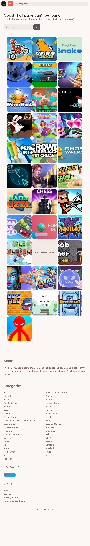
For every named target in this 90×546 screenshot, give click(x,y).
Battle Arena (70, 85)
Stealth (49, 441)
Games (7, 438)
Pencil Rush (19, 161)
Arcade (7, 399)
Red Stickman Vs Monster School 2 (19, 338)
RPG (48, 420)
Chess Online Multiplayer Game (44, 212)
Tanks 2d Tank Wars (44, 85)
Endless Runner (11, 427)
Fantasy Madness (19, 136)
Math (6, 448)
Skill (48, 434)
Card (6, 410)
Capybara (44, 59)
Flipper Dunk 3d (44, 237)
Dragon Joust (70, 237)
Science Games (53, 424)
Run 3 (19, 85)
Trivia (48, 452)
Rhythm (49, 417)
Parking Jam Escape (19, 237)
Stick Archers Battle (70, 212)
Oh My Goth (44, 186)
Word (48, 455)
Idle (6, 444)
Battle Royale (11, 403)
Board (7, 406)
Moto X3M (19, 59)
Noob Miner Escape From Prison (69, 263)
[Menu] (3, 3)
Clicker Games (11, 417)
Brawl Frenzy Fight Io (44, 288)
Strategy (50, 444)
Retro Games (52, 413)
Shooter (50, 427)
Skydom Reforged (70, 136)
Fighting (8, 431)
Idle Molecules (19, 263)
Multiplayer (9, 452)
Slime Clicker (70, 288)
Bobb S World (19, 314)
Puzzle (49, 406)
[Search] (36, 27)
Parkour (8, 458)
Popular (49, 399)
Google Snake (70, 59)
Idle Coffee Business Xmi (44, 252)
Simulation (51, 431)
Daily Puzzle (19, 212)
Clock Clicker (19, 186)
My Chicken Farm (70, 186)
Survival (50, 448)
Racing (49, 410)
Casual (7, 413)
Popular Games (53, 403)
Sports (49, 438)
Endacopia (70, 110)
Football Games (12, 434)
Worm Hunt (19, 110)
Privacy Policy (11, 497)
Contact (8, 494)
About (7, 490)
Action (7, 392)
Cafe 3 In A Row (44, 314)
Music (6, 455)
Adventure (9, 396)
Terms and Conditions (14, 501)
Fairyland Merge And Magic (44, 136)
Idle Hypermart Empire (70, 314)
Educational (9, 424)
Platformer (51, 396)
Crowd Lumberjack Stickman (44, 161)
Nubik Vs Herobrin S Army (44, 110)
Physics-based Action (56, 392)
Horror (7, 441)
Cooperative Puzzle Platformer (19, 420)
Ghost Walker (70, 161)
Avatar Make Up (19, 288)
